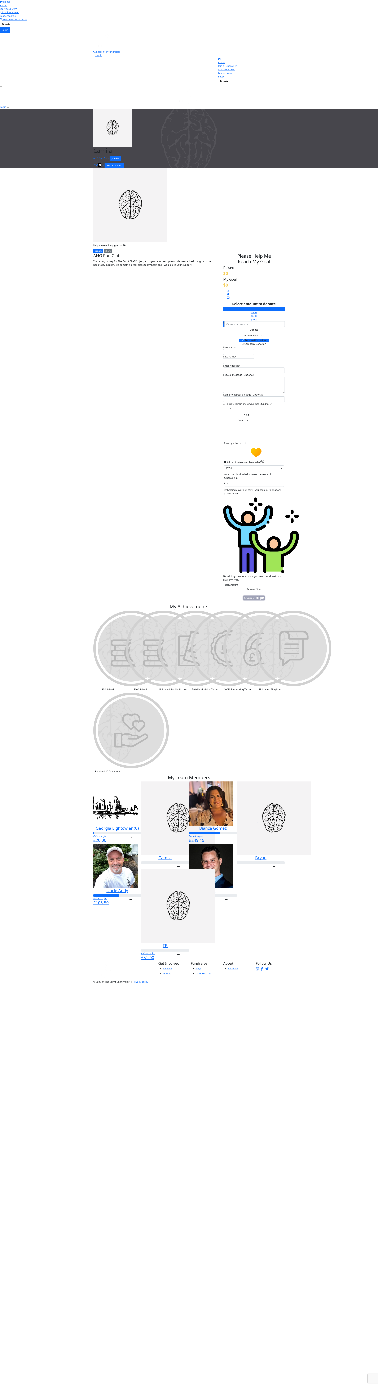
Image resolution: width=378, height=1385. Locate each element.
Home (6, 1)
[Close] (8, 107)
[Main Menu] (1, 86)
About (3, 5)
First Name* (230, 347)
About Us (233, 968)
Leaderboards (8, 16)
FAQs (198, 968)
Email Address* (231, 365)
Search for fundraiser (14, 19)
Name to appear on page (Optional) (243, 394)
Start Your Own (8, 8)
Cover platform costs (236, 443)
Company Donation (255, 344)
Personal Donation (255, 340)
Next (246, 414)
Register (167, 968)
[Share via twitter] (96, 165)
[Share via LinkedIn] (103, 165)
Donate (6, 24)
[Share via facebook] (94, 165)
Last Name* (229, 356)
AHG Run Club (101, 158)
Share (108, 250)
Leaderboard (225, 73)
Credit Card (244, 420)
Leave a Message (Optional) (238, 374)
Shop (221, 76)
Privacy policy (140, 981)
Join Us (115, 158)
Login (5, 30)
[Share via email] (99, 165)
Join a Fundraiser (9, 12)
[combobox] (254, 468)
